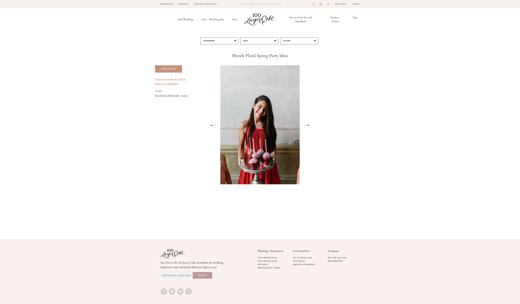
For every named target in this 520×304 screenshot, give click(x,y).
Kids (234, 19)
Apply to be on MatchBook (304, 264)
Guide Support (299, 261)
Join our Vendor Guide (302, 257)
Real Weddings (186, 19)
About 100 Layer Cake (337, 257)
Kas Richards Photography (167, 96)
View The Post (168, 69)
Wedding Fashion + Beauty (269, 268)
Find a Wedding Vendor (267, 261)
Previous (212, 125)
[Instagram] (313, 4)
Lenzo (184, 96)
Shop (355, 17)
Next (308, 125)
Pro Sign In (340, 4)
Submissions (166, 4)
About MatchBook (335, 261)
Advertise (183, 4)
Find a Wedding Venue (267, 257)
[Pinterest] (320, 4)
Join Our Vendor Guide (205, 4)
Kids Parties (263, 264)
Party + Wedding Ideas (213, 19)
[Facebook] (328, 4)
